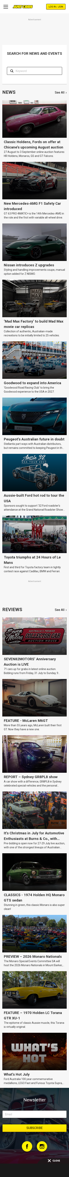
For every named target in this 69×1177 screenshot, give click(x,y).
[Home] (23, 6)
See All (59, 92)
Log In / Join (56, 6)
